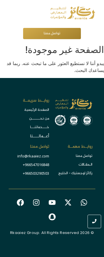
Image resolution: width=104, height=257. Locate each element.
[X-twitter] (68, 202)
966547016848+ (36, 164)
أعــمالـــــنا (39, 136)
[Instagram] (36, 202)
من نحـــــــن (39, 118)
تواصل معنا (84, 156)
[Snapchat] (52, 217)
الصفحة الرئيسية (36, 110)
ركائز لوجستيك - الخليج (75, 173)
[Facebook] (20, 202)
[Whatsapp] (84, 202)
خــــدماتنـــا (39, 127)
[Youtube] (52, 202)
